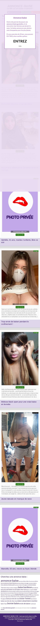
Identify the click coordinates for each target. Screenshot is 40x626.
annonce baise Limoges (23, 583)
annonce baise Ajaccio (24, 581)
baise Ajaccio (7, 587)
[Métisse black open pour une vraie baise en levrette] (20, 359)
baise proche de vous (13, 598)
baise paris (30, 596)
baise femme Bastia (22, 591)
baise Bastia (35, 587)
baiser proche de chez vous (9, 601)
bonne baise (13, 603)
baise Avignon (14, 587)
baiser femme (25, 598)
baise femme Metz (16, 593)
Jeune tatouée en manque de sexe (16, 499)
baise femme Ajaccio (11, 591)
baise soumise (32, 601)
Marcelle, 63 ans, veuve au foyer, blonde (18, 569)
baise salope (22, 601)
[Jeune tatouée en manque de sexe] (20, 447)
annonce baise (10, 580)
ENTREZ (20, 41)
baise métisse (17, 596)
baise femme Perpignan (28, 593)
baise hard (19, 595)
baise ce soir (13, 589)
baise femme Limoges (33, 591)
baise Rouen (34, 598)
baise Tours (4, 603)
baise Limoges (4, 596)
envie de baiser (24, 603)
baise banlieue (25, 587)
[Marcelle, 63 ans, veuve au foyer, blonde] (20, 534)
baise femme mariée (6, 593)
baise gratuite (11, 595)
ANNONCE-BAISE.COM (10, 616)
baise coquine (30, 589)
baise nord (24, 596)
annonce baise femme (10, 583)
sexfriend (33, 603)
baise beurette (5, 589)
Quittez (20, 46)
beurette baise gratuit (9, 607)
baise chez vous (22, 589)
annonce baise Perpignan (21, 585)
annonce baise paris (9, 585)
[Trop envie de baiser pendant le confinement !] (20, 278)
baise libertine (35, 595)
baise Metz (11, 596)
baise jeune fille (27, 595)
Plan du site (20, 621)
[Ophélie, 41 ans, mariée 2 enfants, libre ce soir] (20, 206)
